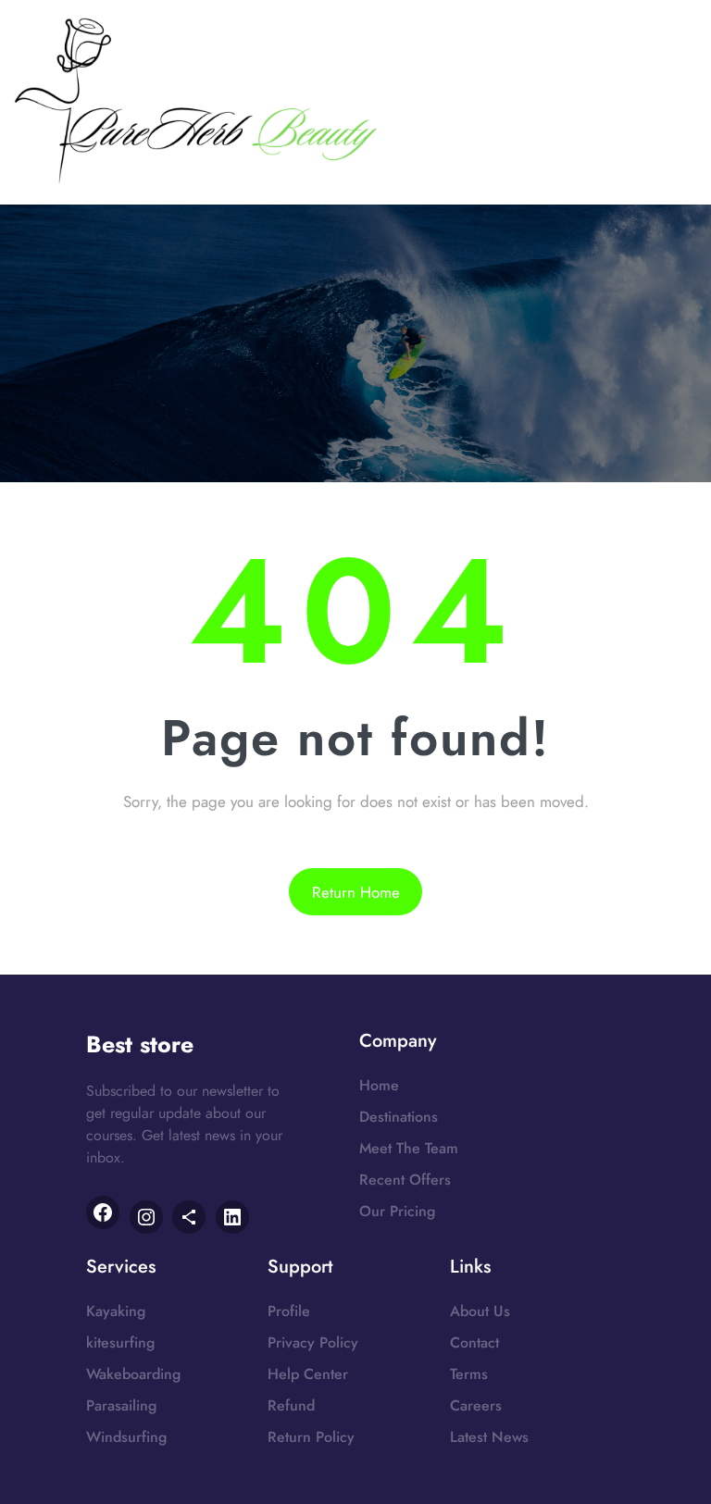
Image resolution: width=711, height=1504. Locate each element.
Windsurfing (126, 1437)
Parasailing (121, 1405)
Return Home (356, 892)
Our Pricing (397, 1211)
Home (379, 1085)
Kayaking (115, 1311)
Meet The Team (408, 1148)
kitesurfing (120, 1342)
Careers (476, 1405)
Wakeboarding (133, 1374)
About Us (480, 1311)
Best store (139, 1044)
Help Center (308, 1374)
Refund (291, 1405)
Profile (289, 1311)
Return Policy (311, 1437)
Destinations (398, 1116)
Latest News (489, 1437)
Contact (474, 1342)
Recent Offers (405, 1179)
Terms (469, 1374)
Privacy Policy (313, 1342)
